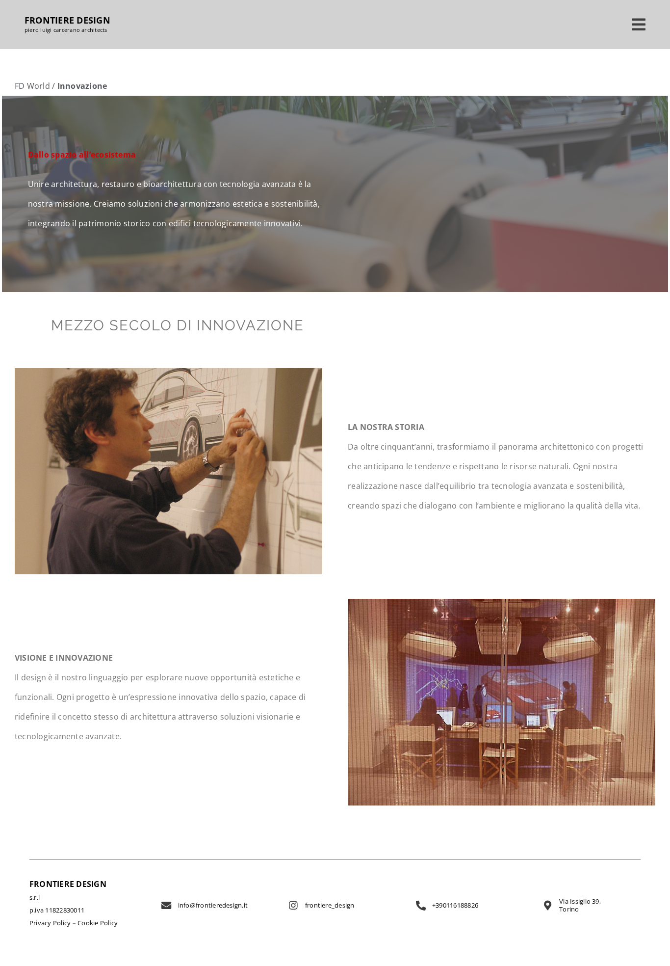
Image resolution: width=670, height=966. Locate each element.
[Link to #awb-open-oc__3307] (638, 24)
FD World (32, 85)
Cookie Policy (97, 922)
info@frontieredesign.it (213, 905)
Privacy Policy (50, 922)
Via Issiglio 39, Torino (580, 905)
